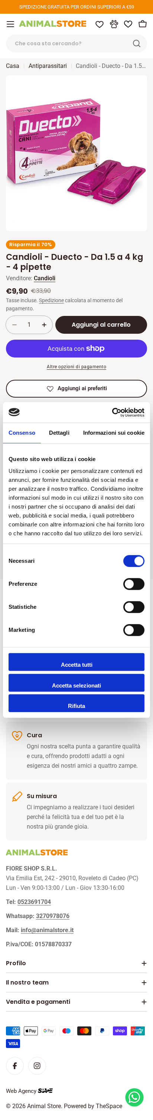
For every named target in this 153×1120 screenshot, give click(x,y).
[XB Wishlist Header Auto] (128, 24)
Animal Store (44, 1106)
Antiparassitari (48, 65)
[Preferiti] (99, 24)
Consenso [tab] (22, 433)
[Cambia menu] (10, 24)
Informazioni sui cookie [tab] (113, 433)
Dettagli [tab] (59, 433)
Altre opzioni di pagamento (76, 366)
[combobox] (76, 43)
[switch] (133, 584)
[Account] (114, 24)
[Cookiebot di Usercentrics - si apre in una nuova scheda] (111, 412)
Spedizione (51, 300)
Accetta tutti (76, 665)
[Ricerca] (136, 43)
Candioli (44, 278)
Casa (12, 65)
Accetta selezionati (76, 685)
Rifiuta (76, 706)
